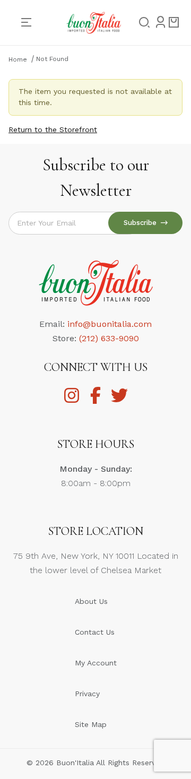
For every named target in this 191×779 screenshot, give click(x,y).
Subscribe (142, 223)
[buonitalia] (93, 22)
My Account (96, 663)
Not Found (52, 59)
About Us (91, 601)
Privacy (87, 693)
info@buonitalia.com (109, 324)
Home (17, 59)
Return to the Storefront (52, 129)
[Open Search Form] (141, 23)
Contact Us (95, 632)
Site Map (91, 724)
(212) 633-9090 (109, 338)
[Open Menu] (30, 22)
